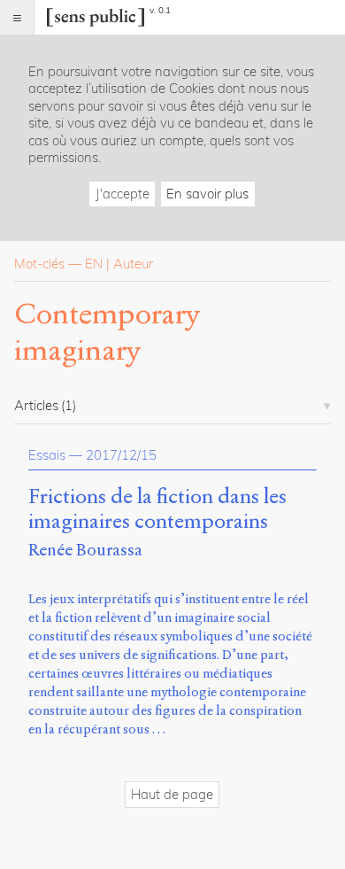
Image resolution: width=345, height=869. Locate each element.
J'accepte (123, 193)
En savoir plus (207, 193)
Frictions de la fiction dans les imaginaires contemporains (157, 509)
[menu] (17, 17)
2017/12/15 (121, 454)
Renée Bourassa (85, 549)
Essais (46, 454)
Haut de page (172, 794)
